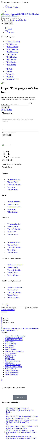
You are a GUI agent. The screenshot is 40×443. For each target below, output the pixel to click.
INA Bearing (11, 65)
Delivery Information (15, 265)
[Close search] (3, 316)
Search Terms (12, 272)
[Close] (2, 318)
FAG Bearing (11, 62)
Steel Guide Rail (10, 369)
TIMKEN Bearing (13, 41)
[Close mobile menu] (1, 326)
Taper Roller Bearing (12, 370)
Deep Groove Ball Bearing (14, 340)
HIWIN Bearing (12, 52)
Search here (5, 18)
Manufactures (12, 190)
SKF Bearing (11, 54)
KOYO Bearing (12, 47)
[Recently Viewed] (6, 305)
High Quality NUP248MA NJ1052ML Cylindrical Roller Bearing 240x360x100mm (21, 437)
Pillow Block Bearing (12, 361)
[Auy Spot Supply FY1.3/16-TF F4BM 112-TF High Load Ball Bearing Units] (22, 422)
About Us (10, 74)
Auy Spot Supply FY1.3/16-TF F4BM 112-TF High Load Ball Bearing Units (22, 427)
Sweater (16, 20)
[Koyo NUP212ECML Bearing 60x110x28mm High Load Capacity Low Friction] (22, 412)
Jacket (21, 20)
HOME (9, 69)
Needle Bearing (10, 355)
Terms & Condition (14, 185)
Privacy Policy (13, 182)
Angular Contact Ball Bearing (15, 336)
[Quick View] (7, 414)
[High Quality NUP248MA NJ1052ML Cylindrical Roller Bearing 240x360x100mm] (22, 432)
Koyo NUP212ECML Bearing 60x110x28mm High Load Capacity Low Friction (22, 417)
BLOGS (10, 77)
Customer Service (14, 179)
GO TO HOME (6, 110)
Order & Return (13, 275)
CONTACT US (12, 79)
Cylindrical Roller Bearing (14, 338)
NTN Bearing (12, 44)
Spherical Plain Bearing (13, 365)
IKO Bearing (11, 59)
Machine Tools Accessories (14, 351)
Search (7, 23)
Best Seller (12, 187)
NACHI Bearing (13, 49)
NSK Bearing (12, 57)
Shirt (25, 20)
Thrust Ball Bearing (11, 372)
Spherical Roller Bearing (13, 367)
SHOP (9, 71)
